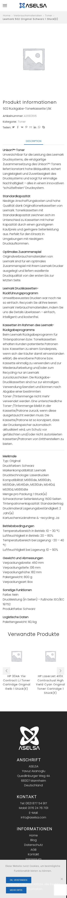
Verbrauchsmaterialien (28, 15)
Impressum (34, 859)
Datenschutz (33, 845)
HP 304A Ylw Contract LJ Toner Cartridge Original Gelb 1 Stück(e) (16, 682)
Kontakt (33, 854)
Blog (33, 840)
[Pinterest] (26, 127)
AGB (33, 850)
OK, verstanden (18, 880)
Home (6, 15)
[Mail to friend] (30, 127)
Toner (48, 15)
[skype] (43, 127)
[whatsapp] (39, 127)
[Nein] (61, 879)
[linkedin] (35, 127)
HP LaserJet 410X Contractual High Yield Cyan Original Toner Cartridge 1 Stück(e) (50, 684)
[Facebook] (18, 127)
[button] (6, 671)
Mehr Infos (16, 890)
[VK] (22, 127)
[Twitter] (13, 127)
